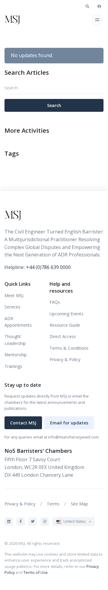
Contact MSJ (23, 423)
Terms (53, 504)
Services (12, 307)
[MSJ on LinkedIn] (8, 521)
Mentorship (15, 354)
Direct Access (63, 336)
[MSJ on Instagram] (44, 521)
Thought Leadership (15, 340)
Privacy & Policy (65, 359)
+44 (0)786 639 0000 (48, 267)
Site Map (79, 504)
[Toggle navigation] (97, 19)
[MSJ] (21, 19)
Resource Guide (65, 325)
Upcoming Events (66, 314)
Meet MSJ (13, 295)
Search (54, 105)
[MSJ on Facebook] (20, 521)
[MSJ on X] (32, 521)
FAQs (55, 302)
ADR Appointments (18, 322)
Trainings (13, 366)
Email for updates (69, 423)
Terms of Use (35, 572)
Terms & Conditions (69, 348)
